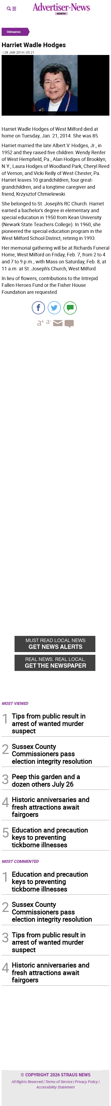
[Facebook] (38, 307)
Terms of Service (58, 1081)
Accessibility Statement (55, 1087)
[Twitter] (54, 307)
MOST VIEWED (15, 703)
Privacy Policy (86, 1081)
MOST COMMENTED (20, 861)
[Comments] (70, 307)
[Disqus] (55, 406)
